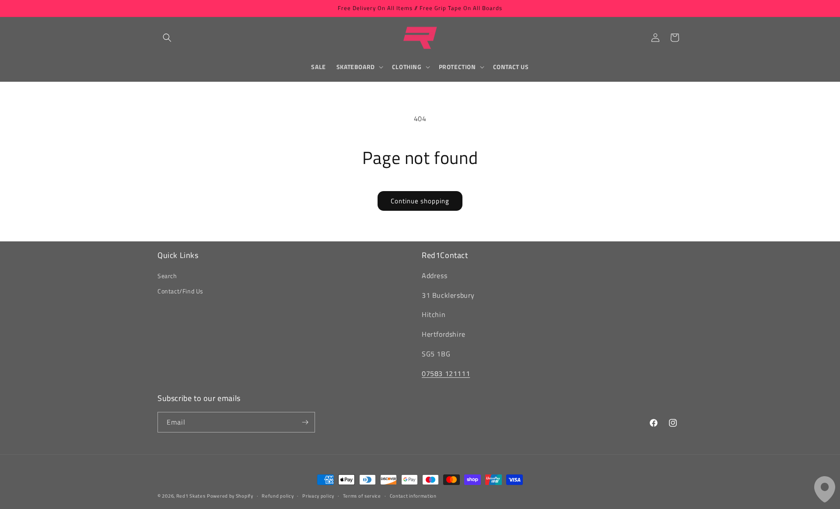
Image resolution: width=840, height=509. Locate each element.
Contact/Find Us (180, 291)
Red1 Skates (191, 495)
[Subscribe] (305, 422)
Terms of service (362, 495)
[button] (167, 37)
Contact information (413, 495)
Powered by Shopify (230, 495)
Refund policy (278, 495)
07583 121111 (446, 373)
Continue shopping (420, 201)
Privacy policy (318, 495)
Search (167, 275)
